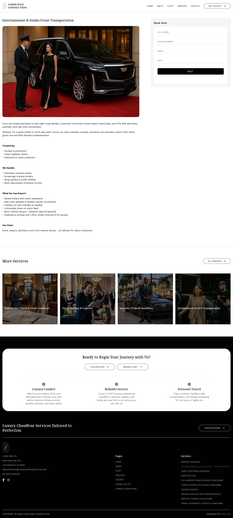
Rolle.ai (226, 514)
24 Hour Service (11, 474)
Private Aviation (189, 489)
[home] (14, 6)
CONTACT (195, 6)
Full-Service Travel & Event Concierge (202, 480)
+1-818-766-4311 (9, 456)
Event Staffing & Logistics (195, 471)
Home (150, 6)
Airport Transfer (190, 462)
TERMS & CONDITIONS (126, 488)
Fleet (170, 6)
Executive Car (188, 476)
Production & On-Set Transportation (201, 494)
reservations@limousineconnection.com (24, 469)
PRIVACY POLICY (123, 484)
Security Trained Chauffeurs (196, 499)
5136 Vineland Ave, (11, 460)
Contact (119, 480)
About (160, 6)
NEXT (190, 71)
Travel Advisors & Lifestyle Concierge (202, 503)
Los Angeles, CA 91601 (13, 465)
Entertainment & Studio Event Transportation (206, 466)
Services (182, 6)
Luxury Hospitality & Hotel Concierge (201, 485)
